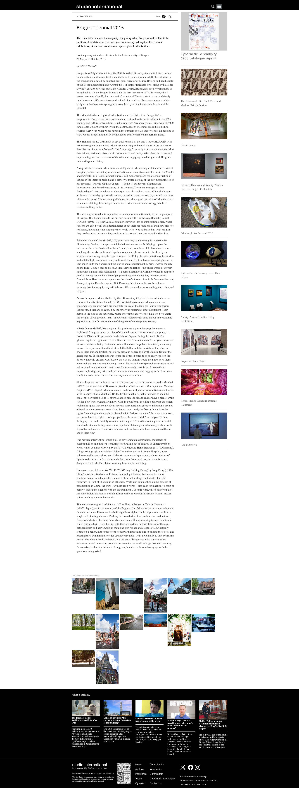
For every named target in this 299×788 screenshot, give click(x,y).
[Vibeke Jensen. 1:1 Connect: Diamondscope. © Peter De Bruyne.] (108, 579)
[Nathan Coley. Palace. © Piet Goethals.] (132, 579)
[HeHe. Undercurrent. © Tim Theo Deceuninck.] (108, 614)
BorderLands (188, 145)
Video (138, 778)
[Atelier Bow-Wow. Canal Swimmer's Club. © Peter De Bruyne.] (203, 614)
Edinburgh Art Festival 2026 (197, 233)
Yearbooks (155, 769)
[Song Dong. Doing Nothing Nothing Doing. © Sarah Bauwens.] (107, 650)
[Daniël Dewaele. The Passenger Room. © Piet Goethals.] (156, 614)
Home (138, 764)
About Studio (157, 764)
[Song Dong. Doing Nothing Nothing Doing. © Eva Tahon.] (84, 579)
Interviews (141, 774)
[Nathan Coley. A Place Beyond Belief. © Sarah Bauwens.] (84, 650)
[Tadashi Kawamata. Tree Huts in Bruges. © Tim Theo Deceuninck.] (84, 614)
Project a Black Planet (193, 361)
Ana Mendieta (189, 444)
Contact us (155, 783)
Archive (139, 769)
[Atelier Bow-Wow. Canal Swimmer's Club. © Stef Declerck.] (132, 614)
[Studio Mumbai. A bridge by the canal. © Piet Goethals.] (203, 579)
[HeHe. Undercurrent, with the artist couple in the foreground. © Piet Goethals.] (156, 579)
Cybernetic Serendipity (162, 778)
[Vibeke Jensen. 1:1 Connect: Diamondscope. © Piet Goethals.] (180, 579)
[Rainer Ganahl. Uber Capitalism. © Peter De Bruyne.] (180, 614)
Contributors (156, 774)
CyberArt (140, 783)
